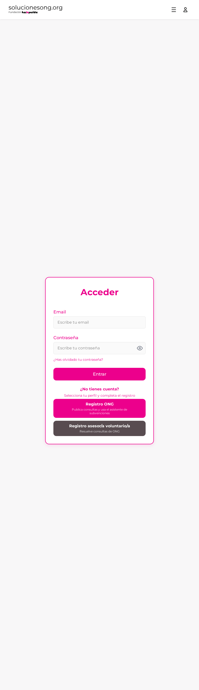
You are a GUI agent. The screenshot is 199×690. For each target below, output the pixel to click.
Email (59, 312)
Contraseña (65, 337)
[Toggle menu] (174, 10)
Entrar (99, 374)
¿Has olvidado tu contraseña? (78, 359)
